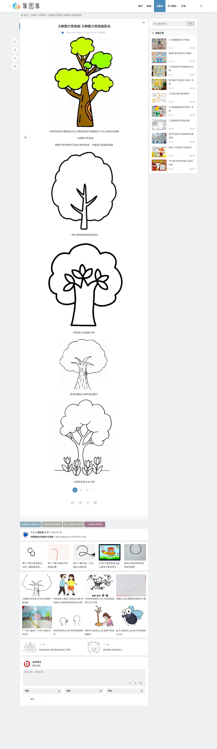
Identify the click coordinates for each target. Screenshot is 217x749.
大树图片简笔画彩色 (30, 524)
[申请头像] (142, 663)
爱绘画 (40, 532)
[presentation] (128, 548)
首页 (140, 6)
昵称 (27, 691)
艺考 (183, 6)
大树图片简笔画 (95, 524)
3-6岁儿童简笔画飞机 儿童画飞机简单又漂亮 (83, 567)
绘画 (149, 6)
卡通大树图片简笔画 (52, 524)
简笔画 (42, 15)
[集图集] (29, 6)
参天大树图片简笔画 (73, 524)
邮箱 (69, 691)
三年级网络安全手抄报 (179, 40)
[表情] (135, 683)
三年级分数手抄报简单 (179, 93)
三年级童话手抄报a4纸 (179, 120)
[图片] (140, 683)
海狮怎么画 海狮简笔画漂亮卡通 (131, 599)
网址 (110, 691)
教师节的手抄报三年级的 (180, 53)
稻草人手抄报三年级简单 (180, 147)
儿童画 (159, 6)
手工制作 (172, 6)
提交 (32, 699)
